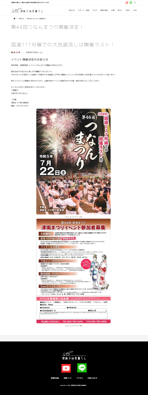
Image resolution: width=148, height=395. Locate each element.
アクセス (79, 378)
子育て (127, 10)
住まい (120, 10)
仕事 (113, 10)
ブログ (94, 10)
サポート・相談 (83, 10)
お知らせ (72, 10)
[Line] (131, 2)
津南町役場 (55, 378)
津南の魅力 (104, 10)
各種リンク (68, 378)
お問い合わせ (92, 378)
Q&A (135, 10)
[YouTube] (127, 2)
